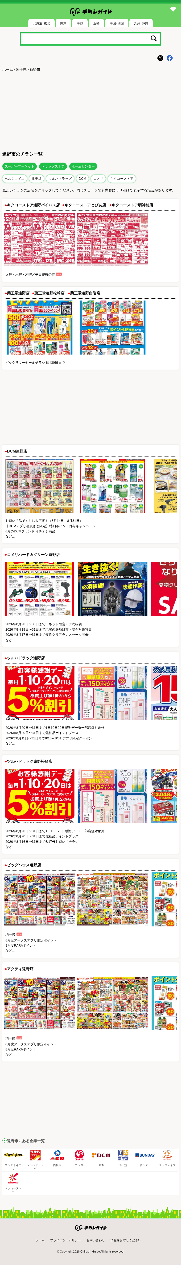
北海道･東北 (41, 23)
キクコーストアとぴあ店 (85, 205)
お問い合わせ (95, 1240)
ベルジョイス (15, 178)
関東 (63, 23)
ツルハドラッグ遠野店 (26, 658)
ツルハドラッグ (60, 178)
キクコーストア (121, 178)
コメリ (98, 178)
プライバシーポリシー (65, 1240)
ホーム (7, 69)
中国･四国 (117, 23)
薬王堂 (36, 178)
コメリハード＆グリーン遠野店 (33, 555)
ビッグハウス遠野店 (24, 865)
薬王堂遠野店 (18, 293)
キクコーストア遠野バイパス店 (33, 205)
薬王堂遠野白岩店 (85, 293)
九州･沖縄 (141, 23)
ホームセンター (83, 166)
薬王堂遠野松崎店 (49, 293)
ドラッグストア (53, 166)
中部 (80, 23)
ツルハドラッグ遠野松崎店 (29, 761)
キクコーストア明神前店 (132, 205)
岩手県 (21, 69)
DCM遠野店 (17, 451)
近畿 (96, 23)
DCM (82, 178)
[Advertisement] (90, 111)
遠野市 (35, 69)
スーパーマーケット (19, 166)
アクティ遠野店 (20, 969)
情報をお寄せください (126, 1240)
